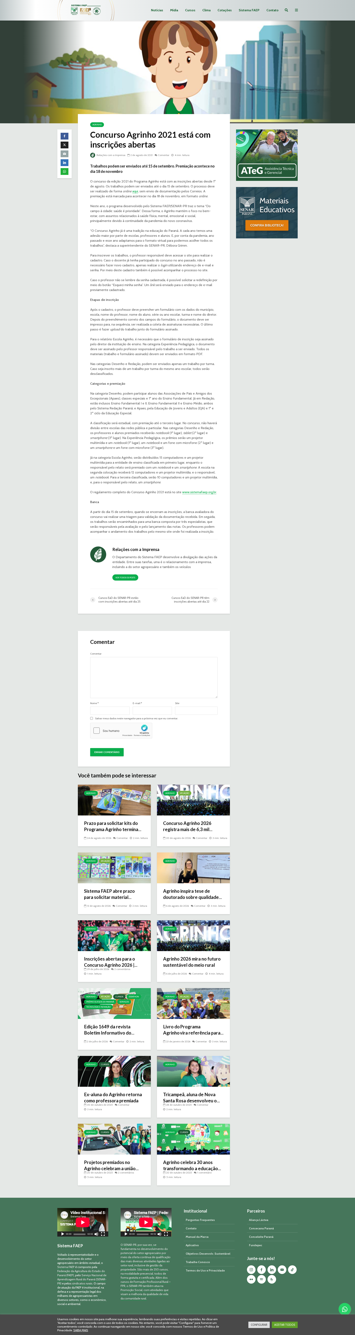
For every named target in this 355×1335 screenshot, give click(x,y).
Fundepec (255, 1245)
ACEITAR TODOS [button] (284, 1324)
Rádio (131, 928)
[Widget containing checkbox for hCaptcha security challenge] (121, 730)
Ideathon (134, 996)
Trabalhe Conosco (198, 1262)
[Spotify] (261, 1279)
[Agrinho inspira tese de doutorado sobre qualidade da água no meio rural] (193, 868)
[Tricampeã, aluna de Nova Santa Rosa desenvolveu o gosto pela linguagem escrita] (193, 1071)
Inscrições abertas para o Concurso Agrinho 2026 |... (110, 962)
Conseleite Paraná (261, 1237)
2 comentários (122, 969)
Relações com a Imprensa (110, 155)
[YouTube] (282, 1269)
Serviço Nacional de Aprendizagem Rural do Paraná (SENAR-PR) (81, 1279)
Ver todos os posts (125, 577)
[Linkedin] (271, 1269)
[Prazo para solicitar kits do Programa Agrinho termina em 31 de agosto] (114, 800)
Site (177, 703)
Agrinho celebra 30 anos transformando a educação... (192, 1165)
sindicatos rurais (82, 1283)
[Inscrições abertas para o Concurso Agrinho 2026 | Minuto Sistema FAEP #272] (114, 935)
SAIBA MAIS (80, 1330)
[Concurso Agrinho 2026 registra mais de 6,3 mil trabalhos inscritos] (193, 800)
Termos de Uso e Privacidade (205, 1270)
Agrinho (97, 124)
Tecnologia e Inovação (98, 1007)
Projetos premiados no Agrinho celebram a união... (111, 1165)
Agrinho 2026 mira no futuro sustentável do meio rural (192, 962)
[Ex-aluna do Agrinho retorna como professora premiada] (114, 1071)
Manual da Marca (197, 1237)
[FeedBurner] (271, 1279)
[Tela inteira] (103, 1234)
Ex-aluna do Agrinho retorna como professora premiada (113, 1097)
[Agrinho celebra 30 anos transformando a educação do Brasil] (193, 1139)
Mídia (174, 10)
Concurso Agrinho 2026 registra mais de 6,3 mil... (187, 826)
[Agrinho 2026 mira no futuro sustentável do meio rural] (193, 935)
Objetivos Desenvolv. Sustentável (208, 1253)
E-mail (137, 703)
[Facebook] (261, 1269)
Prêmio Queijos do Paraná (100, 1001)
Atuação (184, 793)
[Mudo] (96, 1234)
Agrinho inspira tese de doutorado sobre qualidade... (192, 894)
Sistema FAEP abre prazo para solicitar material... (109, 894)
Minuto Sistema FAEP (111, 928)
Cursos (190, 10)
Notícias (157, 10)
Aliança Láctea (258, 1220)
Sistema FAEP (249, 10)
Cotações (225, 10)
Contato (272, 10)
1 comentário (204, 1172)
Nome (94, 703)
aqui (135, 191)
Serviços (124, 1001)
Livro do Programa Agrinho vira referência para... (193, 1030)
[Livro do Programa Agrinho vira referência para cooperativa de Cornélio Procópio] (193, 1003)
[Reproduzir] (63, 1234)
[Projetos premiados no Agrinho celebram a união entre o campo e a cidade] (114, 1139)
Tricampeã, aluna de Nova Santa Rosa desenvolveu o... (191, 1097)
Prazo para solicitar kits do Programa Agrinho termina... (112, 826)
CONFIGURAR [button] (259, 1324)
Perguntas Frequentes (200, 1220)
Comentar (163, 155)
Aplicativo (192, 1245)
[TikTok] (292, 1269)
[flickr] (251, 1279)
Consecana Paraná (261, 1228)
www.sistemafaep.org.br (199, 492)
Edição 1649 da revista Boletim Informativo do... (109, 1030)
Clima (206, 10)
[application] (82, 1222)
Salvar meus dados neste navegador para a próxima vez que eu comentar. (136, 718)
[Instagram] (251, 1269)
